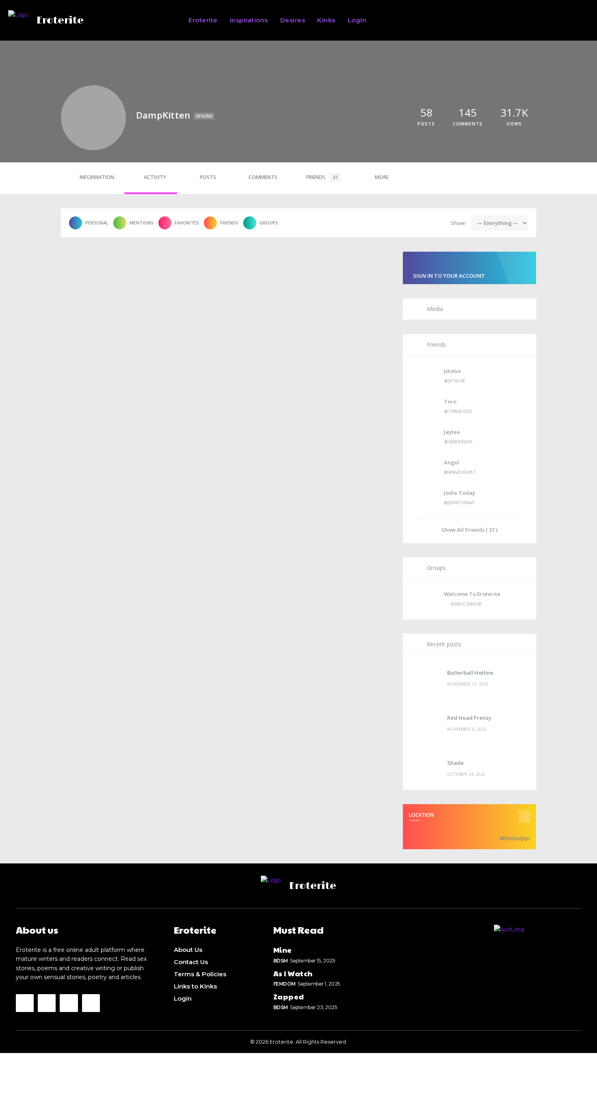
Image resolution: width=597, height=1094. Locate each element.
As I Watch (293, 973)
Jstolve (452, 371)
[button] (463, 20)
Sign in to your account (449, 275)
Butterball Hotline (470, 672)
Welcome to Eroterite (472, 594)
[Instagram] (25, 1003)
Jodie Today (459, 492)
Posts (208, 177)
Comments (263, 177)
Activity (155, 177)
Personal (96, 223)
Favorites (187, 223)
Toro (450, 401)
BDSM (280, 961)
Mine (282, 950)
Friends (321, 177)
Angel (451, 462)
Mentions (142, 223)
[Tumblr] (91, 1003)
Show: (458, 223)
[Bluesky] (69, 1003)
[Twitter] (47, 1003)
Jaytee (452, 432)
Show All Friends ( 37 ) (469, 529)
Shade (455, 762)
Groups (269, 223)
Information (97, 177)
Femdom (284, 984)
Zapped (288, 996)
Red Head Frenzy (469, 717)
